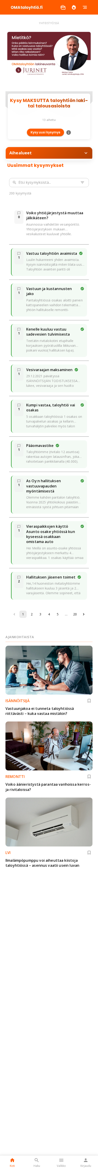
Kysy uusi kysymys (45, 132)
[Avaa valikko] (85, 7)
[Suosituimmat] (74, 7)
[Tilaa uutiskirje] (63, 7)
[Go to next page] (83, 614)
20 (75, 614)
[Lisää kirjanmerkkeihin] (89, 700)
